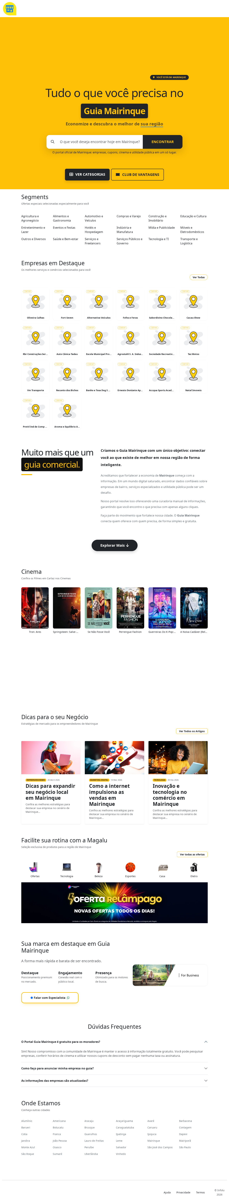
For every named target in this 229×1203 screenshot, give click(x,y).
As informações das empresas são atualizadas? (54, 1081)
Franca (57, 1134)
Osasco (57, 1147)
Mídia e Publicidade (161, 228)
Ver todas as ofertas (192, 854)
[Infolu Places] (9, 8)
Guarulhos (90, 1134)
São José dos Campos (160, 1147)
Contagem (185, 1127)
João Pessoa (60, 1140)
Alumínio (26, 1121)
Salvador (121, 1147)
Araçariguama (124, 1121)
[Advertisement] (114, 48)
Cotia (24, 1134)
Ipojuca (151, 1134)
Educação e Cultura (193, 216)
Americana (59, 1121)
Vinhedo (121, 1154)
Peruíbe (89, 1147)
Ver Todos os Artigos (192, 731)
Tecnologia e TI (158, 239)
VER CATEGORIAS (89, 174)
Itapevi (183, 1134)
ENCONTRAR (163, 141)
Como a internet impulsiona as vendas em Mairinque (109, 794)
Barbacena (185, 1121)
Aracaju (89, 1121)
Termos (200, 1192)
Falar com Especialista (47, 998)
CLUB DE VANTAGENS (140, 174)
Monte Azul (28, 1147)
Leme (119, 1140)
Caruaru (152, 1127)
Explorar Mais (112, 545)
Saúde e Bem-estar (65, 239)
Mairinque (153, 1140)
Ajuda (167, 1192)
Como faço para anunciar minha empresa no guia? (57, 1068)
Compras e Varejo (129, 216)
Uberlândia (91, 1154)
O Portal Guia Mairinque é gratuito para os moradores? (60, 1042)
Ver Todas (199, 277)
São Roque (27, 1154)
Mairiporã (185, 1140)
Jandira (25, 1140)
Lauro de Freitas (94, 1140)
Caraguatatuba (125, 1127)
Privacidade (183, 1192)
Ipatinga (121, 1134)
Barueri (25, 1127)
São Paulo (185, 1147)
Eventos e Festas (64, 228)
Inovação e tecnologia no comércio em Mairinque (170, 794)
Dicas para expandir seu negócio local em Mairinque (50, 791)
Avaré (150, 1121)
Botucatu (58, 1127)
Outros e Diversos (33, 239)
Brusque (89, 1127)
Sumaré (57, 1154)
